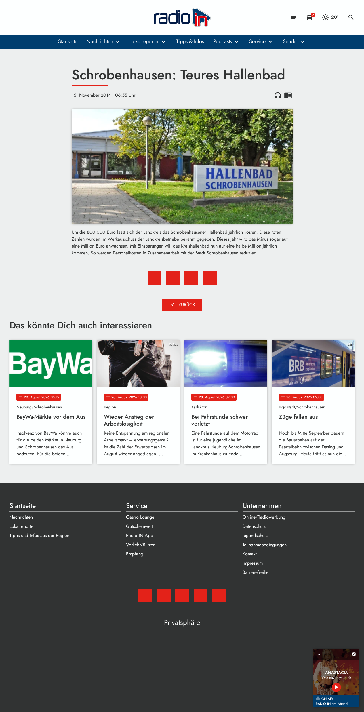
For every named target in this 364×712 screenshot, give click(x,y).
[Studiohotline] (61, 17)
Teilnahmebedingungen (265, 544)
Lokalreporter (144, 41)
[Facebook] (27, 17)
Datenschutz (254, 526)
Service (257, 41)
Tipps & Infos (190, 41)
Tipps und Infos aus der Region (39, 535)
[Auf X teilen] (173, 278)
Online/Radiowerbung (264, 517)
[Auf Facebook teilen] (154, 278)
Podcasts (222, 41)
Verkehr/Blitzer (140, 544)
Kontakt (250, 554)
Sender (290, 41)
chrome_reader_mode (288, 95)
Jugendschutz (255, 535)
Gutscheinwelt (139, 526)
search (351, 17)
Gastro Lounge (140, 517)
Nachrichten (100, 41)
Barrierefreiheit (257, 572)
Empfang (134, 554)
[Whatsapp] (50, 17)
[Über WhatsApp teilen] (191, 278)
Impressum (253, 563)
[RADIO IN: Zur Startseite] (182, 17)
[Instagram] (38, 17)
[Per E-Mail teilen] (210, 278)
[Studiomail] (15, 17)
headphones (278, 95)
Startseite (67, 41)
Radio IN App (139, 535)
